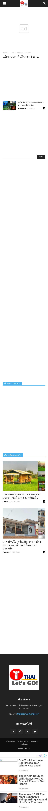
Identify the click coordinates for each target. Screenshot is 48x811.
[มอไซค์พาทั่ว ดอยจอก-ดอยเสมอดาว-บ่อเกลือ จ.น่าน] (9, 105)
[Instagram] (20, 731)
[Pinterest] (27, 731)
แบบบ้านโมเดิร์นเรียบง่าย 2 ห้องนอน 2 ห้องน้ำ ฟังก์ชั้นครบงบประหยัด (22, 545)
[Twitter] (34, 731)
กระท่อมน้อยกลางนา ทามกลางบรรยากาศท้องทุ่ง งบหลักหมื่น (21, 496)
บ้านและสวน (35, 741)
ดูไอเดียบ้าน (10, 741)
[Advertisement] (24, 80)
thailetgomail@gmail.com (28, 714)
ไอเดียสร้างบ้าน (22, 741)
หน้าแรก (6, 53)
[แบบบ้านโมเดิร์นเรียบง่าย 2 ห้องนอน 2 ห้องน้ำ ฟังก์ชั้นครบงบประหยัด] (24, 523)
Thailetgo (22, 108)
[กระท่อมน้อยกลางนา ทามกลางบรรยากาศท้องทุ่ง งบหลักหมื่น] (24, 476)
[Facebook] (13, 731)
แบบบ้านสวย (24, 744)
